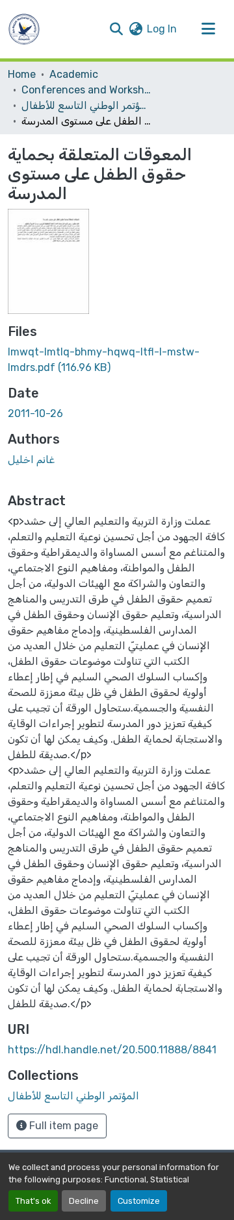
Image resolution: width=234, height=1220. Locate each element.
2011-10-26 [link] (35, 413)
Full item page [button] (62, 1125)
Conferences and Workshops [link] (86, 90)
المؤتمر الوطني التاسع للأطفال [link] (86, 105)
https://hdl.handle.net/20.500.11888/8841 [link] (112, 1050)
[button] (24, 29)
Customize (139, 1201)
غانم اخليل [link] (31, 459)
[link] (117, 360)
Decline (84, 1201)
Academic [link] (73, 74)
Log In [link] (162, 29)
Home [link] (22, 74)
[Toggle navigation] (208, 29)
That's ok (33, 1201)
